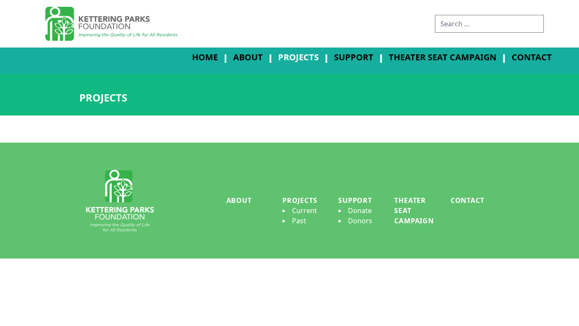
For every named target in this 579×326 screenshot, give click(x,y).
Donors (360, 220)
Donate (360, 210)
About (248, 57)
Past (299, 220)
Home (205, 57)
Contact (532, 57)
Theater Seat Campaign (442, 57)
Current (304, 210)
